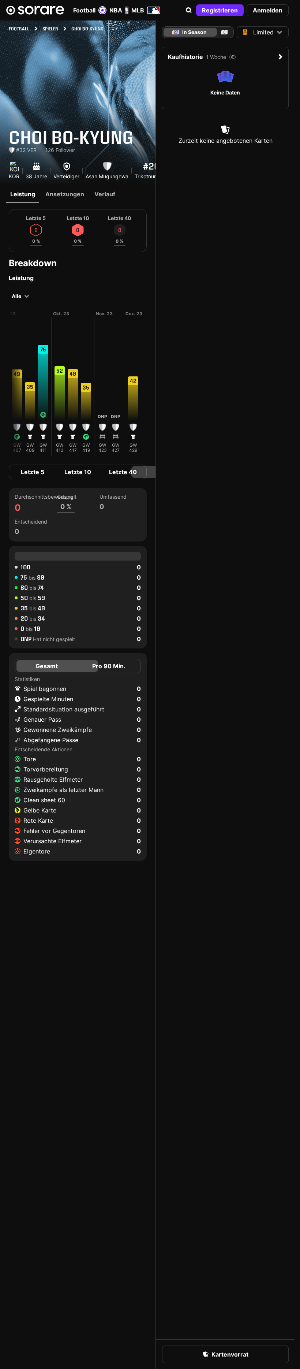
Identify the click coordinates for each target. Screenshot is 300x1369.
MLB (137, 10)
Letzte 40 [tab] (123, 472)
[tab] (224, 32)
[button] (188, 10)
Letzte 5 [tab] (32, 472)
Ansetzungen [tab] (64, 194)
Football (84, 10)
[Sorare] (35, 10)
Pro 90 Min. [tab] (108, 666)
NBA (115, 10)
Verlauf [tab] (104, 194)
